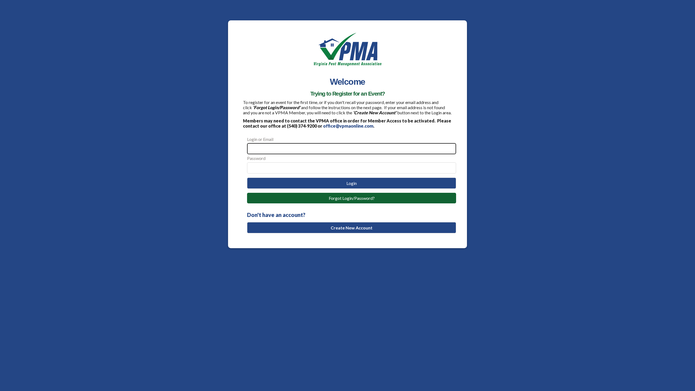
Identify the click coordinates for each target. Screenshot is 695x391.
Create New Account (351, 227)
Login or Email (260, 139)
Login (351, 183)
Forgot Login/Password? (352, 198)
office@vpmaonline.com (348, 125)
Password (256, 158)
